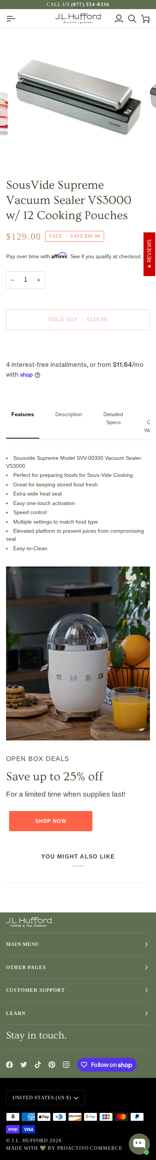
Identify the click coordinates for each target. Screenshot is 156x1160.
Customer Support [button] (35, 990)
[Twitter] (23, 1064)
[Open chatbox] (139, 1144)
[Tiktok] (38, 1064)
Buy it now (78, 346)
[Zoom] (26, 151)
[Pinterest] (51, 1064)
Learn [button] (15, 1013)
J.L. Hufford (30, 1140)
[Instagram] (66, 1064)
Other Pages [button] (26, 967)
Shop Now (50, 821)
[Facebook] (9, 1064)
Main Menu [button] (22, 944)
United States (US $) (41, 1097)
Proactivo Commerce (90, 1148)
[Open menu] (12, 18)
